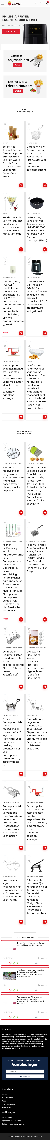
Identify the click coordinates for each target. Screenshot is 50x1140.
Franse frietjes (8, 958)
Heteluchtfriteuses (33, 214)
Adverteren (6, 1107)
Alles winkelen (7, 1097)
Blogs (4, 1101)
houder (5, 143)
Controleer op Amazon (21, 185)
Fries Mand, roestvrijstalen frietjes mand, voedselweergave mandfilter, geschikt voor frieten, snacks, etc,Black (13, 479)
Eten (4, 985)
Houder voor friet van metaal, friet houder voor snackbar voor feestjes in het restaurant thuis (12, 226)
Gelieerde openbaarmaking (13, 1124)
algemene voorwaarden (11, 1121)
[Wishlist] (41, 3)
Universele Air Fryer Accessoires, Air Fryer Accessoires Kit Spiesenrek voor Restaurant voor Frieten (13, 890)
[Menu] (3, 3)
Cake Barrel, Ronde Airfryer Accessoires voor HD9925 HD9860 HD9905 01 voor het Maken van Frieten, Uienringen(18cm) (37, 229)
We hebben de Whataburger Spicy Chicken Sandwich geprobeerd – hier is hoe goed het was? (30, 1000)
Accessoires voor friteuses (13, 464)
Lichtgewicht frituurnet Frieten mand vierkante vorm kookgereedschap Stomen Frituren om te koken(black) (13, 663)
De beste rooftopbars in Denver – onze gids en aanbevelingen (31, 944)
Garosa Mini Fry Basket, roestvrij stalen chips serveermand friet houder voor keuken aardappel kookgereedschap (37, 158)
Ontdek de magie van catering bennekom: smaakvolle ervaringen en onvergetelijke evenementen (30, 973)
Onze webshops (8, 1104)
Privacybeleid (7, 1117)
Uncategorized (32, 143)
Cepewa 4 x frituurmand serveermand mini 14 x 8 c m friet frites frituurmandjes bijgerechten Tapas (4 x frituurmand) (35, 665)
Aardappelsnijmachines (11, 362)
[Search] (36, 3)
